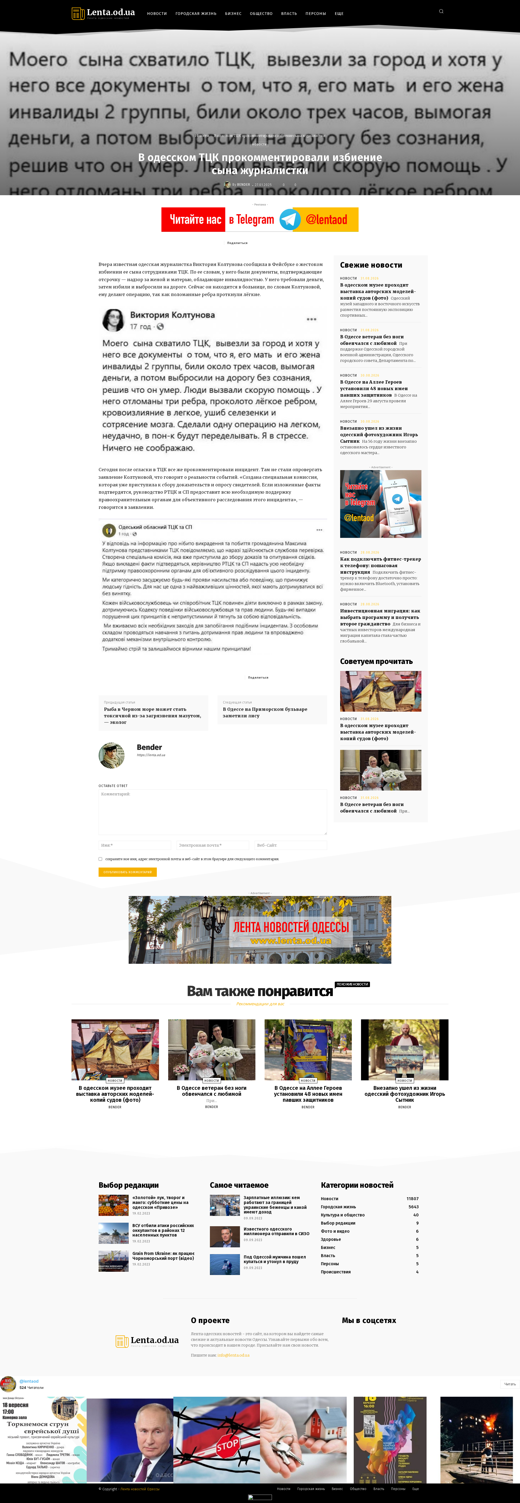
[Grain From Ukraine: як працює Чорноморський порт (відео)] (114, 1261)
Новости (202, 136)
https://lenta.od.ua (151, 755)
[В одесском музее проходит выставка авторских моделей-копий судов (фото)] (380, 691)
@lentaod (29, 1381)
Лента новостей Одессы (140, 1489)
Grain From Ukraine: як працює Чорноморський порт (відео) (163, 1256)
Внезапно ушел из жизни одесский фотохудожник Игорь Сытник (379, 434)
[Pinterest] (288, 242)
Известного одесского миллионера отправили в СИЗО (277, 1231)
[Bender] (228, 184)
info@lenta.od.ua (233, 1355)
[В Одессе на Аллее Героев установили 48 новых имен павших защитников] (308, 1050)
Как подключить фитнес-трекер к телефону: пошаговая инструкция (380, 565)
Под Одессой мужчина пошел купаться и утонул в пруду (275, 1259)
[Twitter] (429, 11)
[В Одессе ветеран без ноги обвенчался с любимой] (380, 770)
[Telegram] (421, 11)
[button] (441, 11)
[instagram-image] (43, 1440)
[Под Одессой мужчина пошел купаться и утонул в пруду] (225, 1264)
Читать (510, 1384)
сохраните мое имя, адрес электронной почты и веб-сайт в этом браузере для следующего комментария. (192, 859)
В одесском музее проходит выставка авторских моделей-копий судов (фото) (378, 291)
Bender (243, 184)
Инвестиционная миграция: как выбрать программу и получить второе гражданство (380, 617)
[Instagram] (413, 11)
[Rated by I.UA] (260, 1498)
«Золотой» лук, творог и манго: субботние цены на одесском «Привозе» (160, 1202)
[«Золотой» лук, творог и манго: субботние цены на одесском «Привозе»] (114, 1205)
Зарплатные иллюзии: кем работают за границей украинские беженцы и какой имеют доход (275, 1205)
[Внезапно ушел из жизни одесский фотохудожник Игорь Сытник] (404, 1050)
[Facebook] (405, 11)
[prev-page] (253, 1120)
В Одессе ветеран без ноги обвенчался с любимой (211, 1091)
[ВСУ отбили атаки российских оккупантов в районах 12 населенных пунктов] (114, 1233)
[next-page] (265, 1120)
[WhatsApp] (300, 242)
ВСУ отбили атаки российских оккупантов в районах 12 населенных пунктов (163, 1230)
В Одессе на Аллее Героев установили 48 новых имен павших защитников (374, 388)
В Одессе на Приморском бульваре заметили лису (265, 712)
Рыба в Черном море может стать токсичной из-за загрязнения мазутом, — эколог (152, 715)
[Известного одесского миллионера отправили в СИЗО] (225, 1236)
